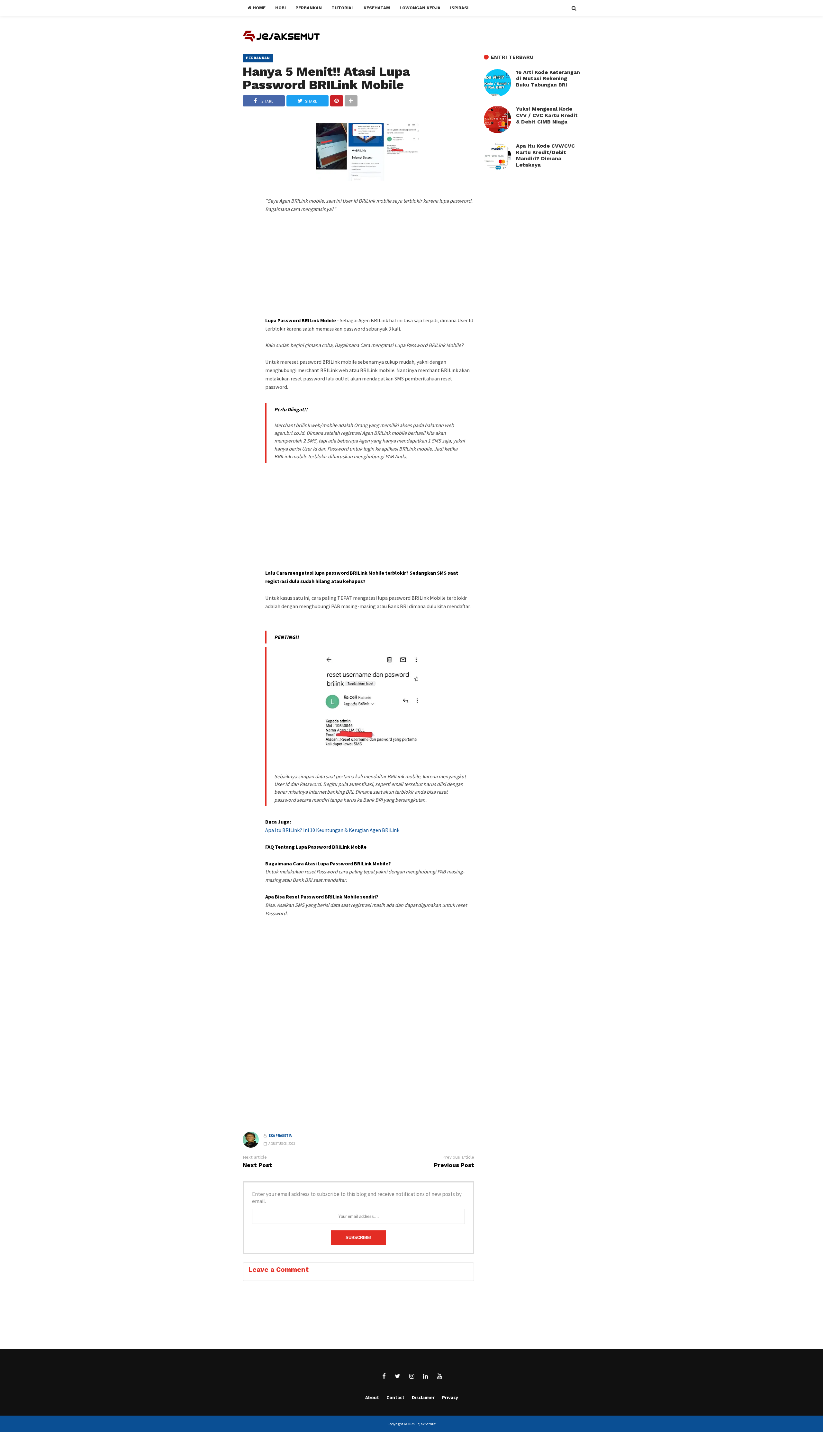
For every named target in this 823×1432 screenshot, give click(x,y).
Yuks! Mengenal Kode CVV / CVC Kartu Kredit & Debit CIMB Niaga (547, 115)
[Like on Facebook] (383, 1376)
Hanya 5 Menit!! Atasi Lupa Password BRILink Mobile (326, 78)
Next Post (257, 1165)
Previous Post (454, 1165)
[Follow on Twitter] (397, 1376)
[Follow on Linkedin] (425, 1376)
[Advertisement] (369, 277)
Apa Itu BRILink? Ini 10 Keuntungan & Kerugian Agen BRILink (332, 830)
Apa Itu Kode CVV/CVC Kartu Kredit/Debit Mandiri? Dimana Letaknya (545, 155)
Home (258, 7)
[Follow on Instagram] (411, 1376)
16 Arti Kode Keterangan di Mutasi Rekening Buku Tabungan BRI (548, 78)
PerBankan (258, 58)
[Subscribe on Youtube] (439, 1376)
